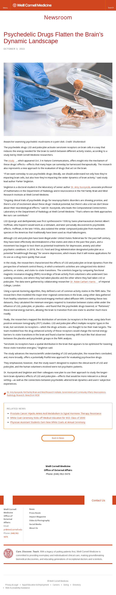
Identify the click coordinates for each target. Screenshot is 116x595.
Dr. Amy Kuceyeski (80, 186)
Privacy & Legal (11, 585)
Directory (77, 585)
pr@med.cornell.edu (13, 529)
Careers (56, 585)
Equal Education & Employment (35, 585)
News (32, 509)
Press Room (35, 513)
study (11, 160)
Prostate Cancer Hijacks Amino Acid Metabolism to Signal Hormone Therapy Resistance (55, 413)
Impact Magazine (37, 516)
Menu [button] (5, 8)
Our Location (8, 500)
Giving (66, 585)
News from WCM (32, 395)
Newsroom (58, 17)
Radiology (11, 395)
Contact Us (98, 500)
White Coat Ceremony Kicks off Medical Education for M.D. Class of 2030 (47, 417)
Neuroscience (100, 392)
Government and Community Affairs (77, 392)
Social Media (35, 524)
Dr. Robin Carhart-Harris (82, 281)
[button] (110, 5)
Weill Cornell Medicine (58, 570)
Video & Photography (39, 520)
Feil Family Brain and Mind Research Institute (42, 392)
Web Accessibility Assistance (17, 588)
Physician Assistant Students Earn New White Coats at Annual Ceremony (47, 422)
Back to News (58, 438)
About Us (33, 528)
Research (20, 395)
